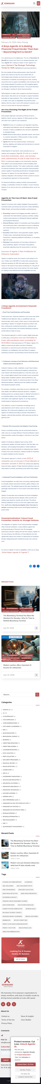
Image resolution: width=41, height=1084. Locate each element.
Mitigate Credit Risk (20, 920)
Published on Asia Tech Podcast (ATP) (16, 803)
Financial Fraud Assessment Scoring (15, 901)
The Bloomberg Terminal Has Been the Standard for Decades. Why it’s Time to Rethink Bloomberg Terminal (18, 618)
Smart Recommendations (11, 931)
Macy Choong (22, 42)
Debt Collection (8, 756)
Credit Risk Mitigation (11, 658)
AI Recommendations (10, 723)
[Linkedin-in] (3, 1004)
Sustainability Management (12, 827)
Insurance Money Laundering (12, 916)
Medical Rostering (31, 916)
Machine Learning (9, 793)
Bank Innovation (23, 34)
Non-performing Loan (10, 800)
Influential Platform (10, 783)
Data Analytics (8, 753)
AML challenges (8, 886)
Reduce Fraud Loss (25, 928)
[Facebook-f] (8, 1004)
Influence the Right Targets (12, 912)
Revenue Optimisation (10, 816)
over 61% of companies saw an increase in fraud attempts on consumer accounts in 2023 (20, 461)
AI (13, 34)
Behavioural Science (10, 736)
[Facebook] (34, 566)
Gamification (7, 770)
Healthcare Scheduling (25, 905)
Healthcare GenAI (8, 905)
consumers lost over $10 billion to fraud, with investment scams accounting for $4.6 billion (19, 340)
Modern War (26, 658)
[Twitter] (30, 566)
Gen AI (5, 773)
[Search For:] (20, 694)
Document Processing (10, 611)
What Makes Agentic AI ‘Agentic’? (15, 552)
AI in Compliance (26, 608)
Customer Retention (10, 750)
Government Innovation (11, 776)
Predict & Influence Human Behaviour (15, 924)
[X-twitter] (14, 1004)
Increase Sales (30, 908)
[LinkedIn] (38, 566)
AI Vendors (28, 882)
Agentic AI (6, 34)
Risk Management (9, 820)
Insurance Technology (11, 790)
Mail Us (4, 1039)
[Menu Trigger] (38, 3)
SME (4, 823)
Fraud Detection (24, 37)
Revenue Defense (27, 611)
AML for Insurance (9, 889)
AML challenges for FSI (24, 886)
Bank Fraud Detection (10, 893)
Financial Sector (9, 37)
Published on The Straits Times (14, 660)
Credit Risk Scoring (9, 746)
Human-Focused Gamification (12, 908)
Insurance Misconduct (11, 786)
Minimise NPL (6, 920)
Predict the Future (9, 928)
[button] (38, 1039)
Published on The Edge (10, 806)
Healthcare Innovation (11, 780)
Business (6, 740)
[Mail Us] (2, 1035)
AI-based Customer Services (12, 882)
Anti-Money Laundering (11, 726)
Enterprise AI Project (10, 897)
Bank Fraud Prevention (28, 893)
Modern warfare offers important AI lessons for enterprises (17, 666)
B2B (4, 730)
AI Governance (12, 608)
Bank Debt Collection (25, 889)
